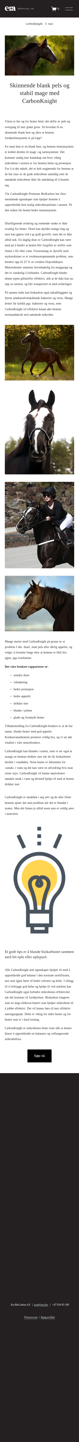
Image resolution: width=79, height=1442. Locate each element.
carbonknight (34, 23)
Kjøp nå (39, 1056)
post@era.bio (41, 1304)
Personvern (31, 1317)
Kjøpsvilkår (48, 1317)
